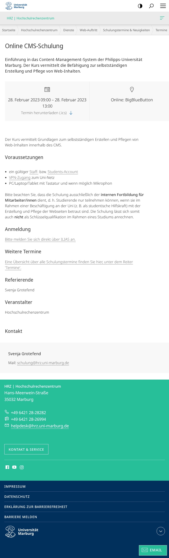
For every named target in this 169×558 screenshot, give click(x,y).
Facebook (6, 467)
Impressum (15, 486)
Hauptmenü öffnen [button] (163, 6)
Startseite (8, 30)
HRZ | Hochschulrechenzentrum (163, 18)
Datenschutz (17, 496)
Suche (151, 6)
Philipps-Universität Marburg (29, 538)
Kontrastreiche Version (140, 6)
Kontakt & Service (26, 449)
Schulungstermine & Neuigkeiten (126, 30)
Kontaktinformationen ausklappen (161, 531)
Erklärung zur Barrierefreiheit (35, 506)
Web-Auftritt (88, 30)
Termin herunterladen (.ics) (44, 112)
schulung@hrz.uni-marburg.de (43, 362)
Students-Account (63, 171)
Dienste (68, 30)
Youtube (13, 467)
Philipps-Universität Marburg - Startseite (17, 5)
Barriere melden (20, 517)
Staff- (33, 171)
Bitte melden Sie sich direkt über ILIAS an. (40, 239)
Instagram (22, 467)
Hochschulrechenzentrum (39, 30)
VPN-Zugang (20, 177)
